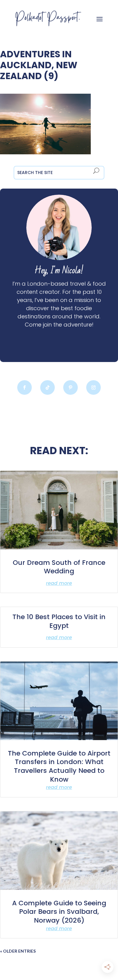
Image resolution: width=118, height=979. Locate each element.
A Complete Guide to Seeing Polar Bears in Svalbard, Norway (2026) (59, 911)
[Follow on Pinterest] (70, 387)
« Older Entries (18, 951)
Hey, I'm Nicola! (59, 270)
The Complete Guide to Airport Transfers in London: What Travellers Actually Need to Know (59, 766)
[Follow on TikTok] (47, 387)
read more (59, 583)
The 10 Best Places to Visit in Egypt (59, 621)
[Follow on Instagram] (93, 387)
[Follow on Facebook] (24, 387)
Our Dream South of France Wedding (59, 567)
